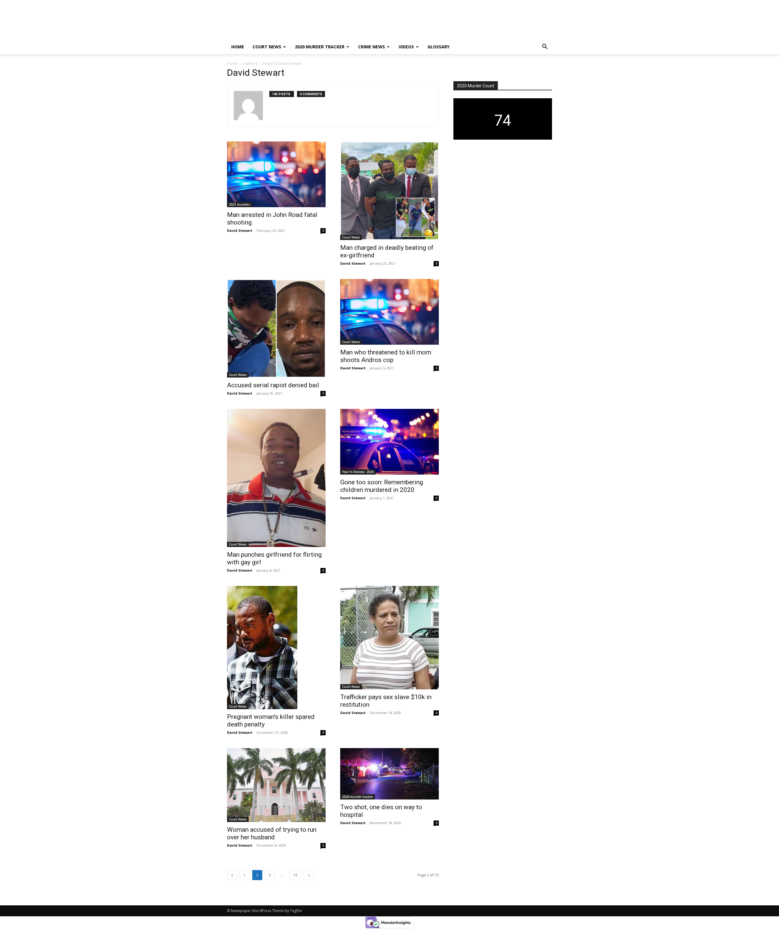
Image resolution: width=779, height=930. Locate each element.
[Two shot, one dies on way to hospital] (389, 774)
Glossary (438, 47)
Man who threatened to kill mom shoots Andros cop (385, 356)
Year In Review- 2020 (358, 472)
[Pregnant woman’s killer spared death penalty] (276, 647)
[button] (544, 47)
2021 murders (239, 204)
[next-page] (309, 875)
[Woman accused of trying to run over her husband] (276, 785)
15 (295, 875)
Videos (406, 47)
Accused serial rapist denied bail (273, 385)
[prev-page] (232, 875)
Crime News (371, 47)
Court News (267, 47)
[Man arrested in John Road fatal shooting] (276, 174)
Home (237, 47)
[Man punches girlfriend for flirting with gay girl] (276, 478)
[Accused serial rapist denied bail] (276, 328)
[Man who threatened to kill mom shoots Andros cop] (389, 312)
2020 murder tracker (319, 47)
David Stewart (239, 230)
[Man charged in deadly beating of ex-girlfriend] (389, 190)
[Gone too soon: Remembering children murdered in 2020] (389, 442)
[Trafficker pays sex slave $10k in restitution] (389, 638)
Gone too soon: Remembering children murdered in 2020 (381, 486)
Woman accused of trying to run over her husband (271, 833)
